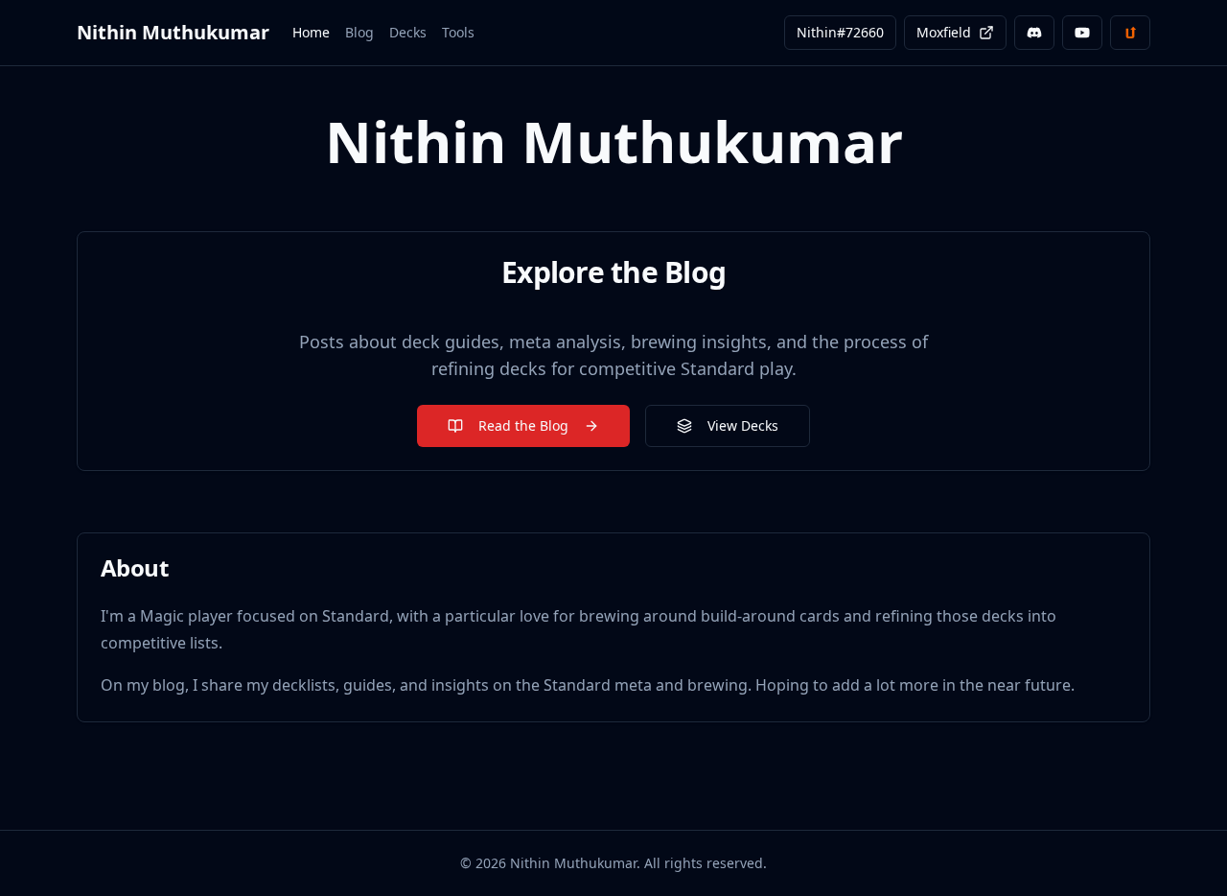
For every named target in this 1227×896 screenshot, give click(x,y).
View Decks (742, 425)
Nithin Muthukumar (173, 32)
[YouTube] (1082, 32)
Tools (458, 32)
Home (311, 32)
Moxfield (943, 32)
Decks (408, 32)
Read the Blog (523, 425)
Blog (359, 32)
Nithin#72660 (840, 32)
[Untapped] (1130, 32)
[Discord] (1034, 32)
